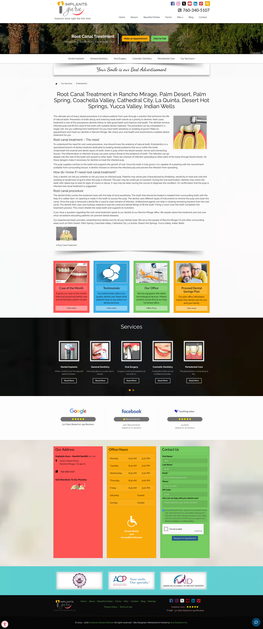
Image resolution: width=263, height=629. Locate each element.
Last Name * (167, 465)
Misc (126, 601)
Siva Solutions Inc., (179, 622)
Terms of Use (126, 607)
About (92, 601)
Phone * (165, 481)
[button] (130, 390)
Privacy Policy (188, 521)
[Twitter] (184, 4)
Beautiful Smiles (152, 17)
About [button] (134, 17)
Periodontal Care (166, 58)
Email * (165, 473)
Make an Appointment (135, 38)
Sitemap (152, 601)
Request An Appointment (185, 538)
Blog (191, 17)
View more (71, 308)
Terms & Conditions (172, 521)
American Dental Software (101, 622)
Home (122, 17)
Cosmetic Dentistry (142, 58)
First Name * (167, 456)
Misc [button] (179, 17)
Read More (69, 381)
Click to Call (159, 38)
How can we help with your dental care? (180, 498)
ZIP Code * (167, 490)
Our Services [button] (187, 58)
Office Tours (151, 308)
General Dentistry (99, 58)
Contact (203, 17)
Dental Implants (76, 58)
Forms (168, 17)
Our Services (194, 367)
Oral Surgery (120, 58)
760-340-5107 (196, 10)
